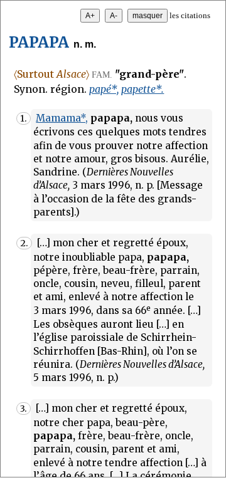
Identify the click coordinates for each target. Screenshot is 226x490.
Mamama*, (62, 118)
